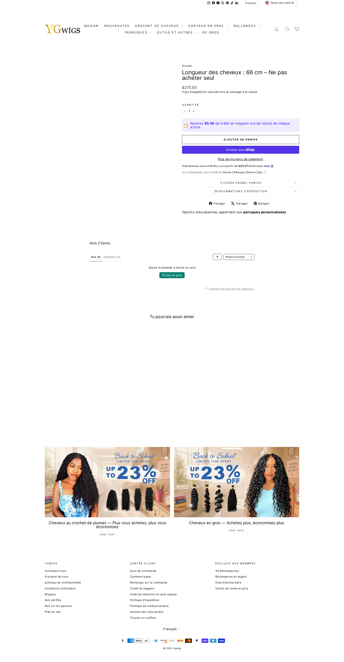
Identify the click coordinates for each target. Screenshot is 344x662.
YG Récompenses (227, 571)
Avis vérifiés (53, 600)
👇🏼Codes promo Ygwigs (240, 182)
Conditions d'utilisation (60, 588)
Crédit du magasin (142, 588)
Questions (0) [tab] (112, 256)
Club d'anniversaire (228, 582)
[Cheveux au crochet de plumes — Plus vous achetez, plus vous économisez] (107, 482)
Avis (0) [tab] (96, 256)
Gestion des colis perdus (147, 612)
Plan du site (53, 612)
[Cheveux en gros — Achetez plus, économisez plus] (236, 482)
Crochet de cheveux (157, 26)
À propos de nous (56, 576)
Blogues (50, 594)
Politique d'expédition (144, 600)
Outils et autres (175, 32)
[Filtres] (217, 257)
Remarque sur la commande (149, 582)
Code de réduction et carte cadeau (153, 594)
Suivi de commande (143, 571)
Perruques (137, 32)
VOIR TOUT (107, 534)
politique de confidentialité (63, 582)
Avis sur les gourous (58, 606)
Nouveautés (117, 26)
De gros (210, 32)
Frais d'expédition (194, 92)
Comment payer (140, 576)
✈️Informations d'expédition (240, 191)
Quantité (190, 104)
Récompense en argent (231, 576)
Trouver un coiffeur (143, 617)
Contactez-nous (55, 571)
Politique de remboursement (149, 606)
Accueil (187, 65)
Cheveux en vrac (207, 26)
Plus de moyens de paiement (240, 159)
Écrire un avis (172, 275)
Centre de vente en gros (231, 588)
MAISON (91, 26)
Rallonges (245, 26)
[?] (264, 172)
